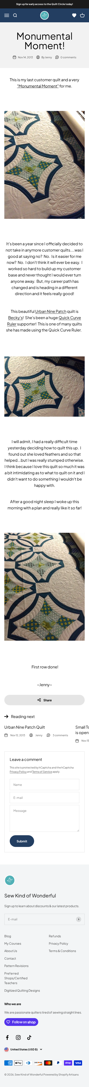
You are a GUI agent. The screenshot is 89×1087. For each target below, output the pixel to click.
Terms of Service (42, 771)
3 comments (60, 735)
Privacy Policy (18, 771)
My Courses (12, 943)
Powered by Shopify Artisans (61, 1074)
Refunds (55, 936)
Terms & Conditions (62, 951)
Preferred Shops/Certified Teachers (15, 978)
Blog (7, 936)
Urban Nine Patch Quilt (24, 727)
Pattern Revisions (16, 966)
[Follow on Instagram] (18, 1037)
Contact (10, 958)
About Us (10, 951)
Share (47, 700)
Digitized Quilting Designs (22, 990)
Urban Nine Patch (50, 311)
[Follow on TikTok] (29, 1037)
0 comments (68, 57)
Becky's (15, 317)
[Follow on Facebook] (7, 1037)
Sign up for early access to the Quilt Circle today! (44, 4)
